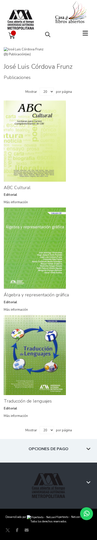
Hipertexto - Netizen (68, 517)
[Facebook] (17, 530)
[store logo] (21, 14)
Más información (16, 202)
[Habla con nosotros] (86, 513)
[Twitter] (8, 530)
